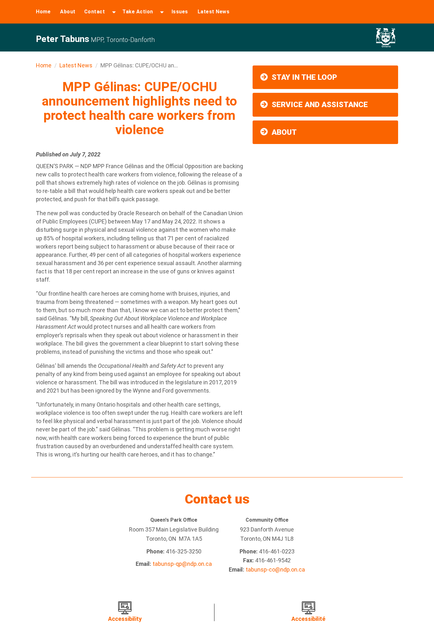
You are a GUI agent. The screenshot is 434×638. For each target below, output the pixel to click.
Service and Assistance (320, 104)
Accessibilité (308, 618)
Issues (180, 12)
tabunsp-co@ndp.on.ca (275, 569)
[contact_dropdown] (113, 12)
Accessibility (125, 618)
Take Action (137, 12)
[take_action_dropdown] (161, 12)
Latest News (214, 12)
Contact (94, 12)
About (68, 12)
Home (43, 12)
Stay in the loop (304, 77)
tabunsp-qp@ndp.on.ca (182, 563)
